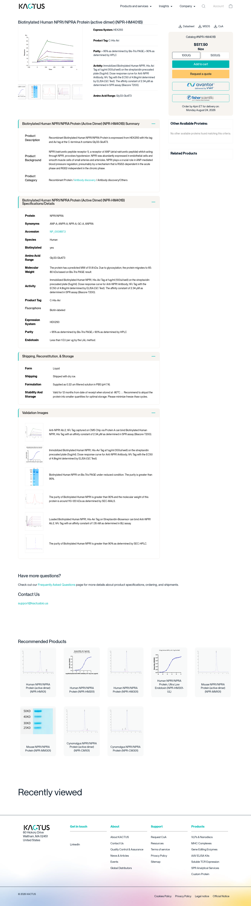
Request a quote (200, 74)
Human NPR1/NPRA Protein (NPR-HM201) (81, 689)
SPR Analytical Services (205, 868)
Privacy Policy (159, 855)
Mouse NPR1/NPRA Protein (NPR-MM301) (38, 748)
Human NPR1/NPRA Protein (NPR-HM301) (125, 689)
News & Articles (119, 855)
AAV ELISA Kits (200, 855)
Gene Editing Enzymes (204, 849)
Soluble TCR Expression (205, 861)
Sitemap (155, 861)
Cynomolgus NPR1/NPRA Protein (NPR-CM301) (125, 748)
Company (186, 6)
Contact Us (116, 843)
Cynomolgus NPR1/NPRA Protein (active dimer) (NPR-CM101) (82, 747)
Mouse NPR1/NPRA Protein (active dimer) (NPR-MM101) (213, 688)
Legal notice (202, 896)
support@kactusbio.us (33, 603)
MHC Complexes (201, 843)
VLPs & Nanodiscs (202, 837)
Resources (157, 843)
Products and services (134, 6)
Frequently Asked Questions (56, 585)
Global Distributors (121, 868)
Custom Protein (200, 874)
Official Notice (221, 896)
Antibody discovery (85, 180)
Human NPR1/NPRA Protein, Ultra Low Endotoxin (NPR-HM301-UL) (169, 686)
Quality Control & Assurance (126, 849)
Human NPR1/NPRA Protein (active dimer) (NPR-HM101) (38, 688)
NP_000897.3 (58, 231)
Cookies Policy (162, 896)
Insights (164, 6)
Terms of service (160, 849)
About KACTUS (119, 837)
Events (114, 861)
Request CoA (158, 837)
